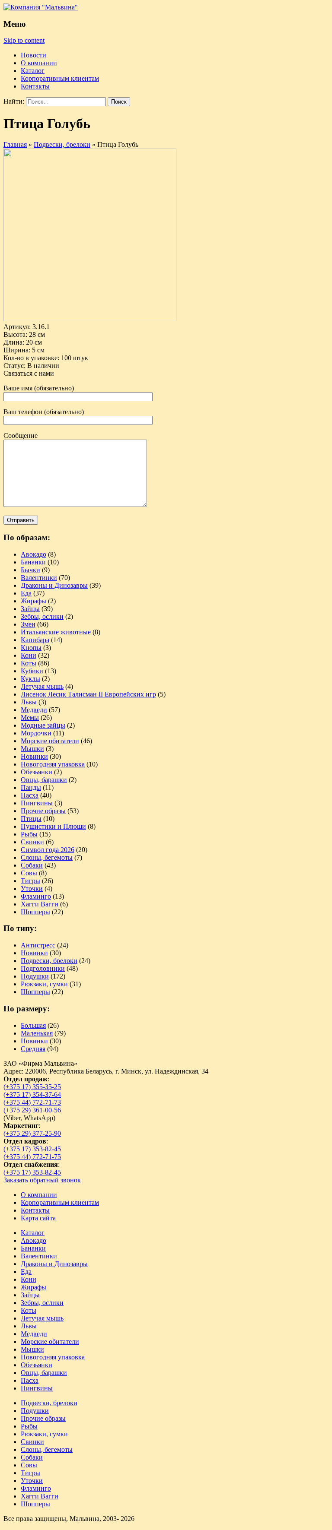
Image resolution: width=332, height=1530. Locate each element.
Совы (29, 873)
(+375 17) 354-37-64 (32, 1094)
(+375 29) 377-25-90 (32, 1133)
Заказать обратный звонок (42, 1180)
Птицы (31, 818)
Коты (28, 663)
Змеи (28, 624)
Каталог (33, 70)
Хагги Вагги (39, 904)
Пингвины (37, 803)
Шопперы (35, 911)
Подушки (35, 976)
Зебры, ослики (42, 616)
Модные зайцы (43, 725)
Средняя (33, 1048)
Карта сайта (38, 1218)
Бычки (30, 569)
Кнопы (31, 647)
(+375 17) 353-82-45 (32, 1149)
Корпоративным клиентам (60, 78)
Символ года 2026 (47, 849)
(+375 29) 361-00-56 (32, 1110)
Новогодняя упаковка (53, 764)
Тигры (30, 880)
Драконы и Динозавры (54, 585)
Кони (28, 655)
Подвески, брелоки (49, 960)
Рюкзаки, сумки (44, 984)
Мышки (32, 748)
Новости (33, 55)
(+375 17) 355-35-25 (32, 1086)
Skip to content (24, 40)
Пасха (29, 795)
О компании (39, 63)
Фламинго (36, 896)
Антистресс (38, 945)
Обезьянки (36, 772)
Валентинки (39, 577)
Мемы (30, 717)
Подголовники (43, 968)
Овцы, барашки (44, 779)
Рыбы (29, 834)
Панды (31, 787)
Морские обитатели (50, 740)
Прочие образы (43, 810)
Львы (29, 702)
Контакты (35, 86)
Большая (33, 1025)
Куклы (30, 678)
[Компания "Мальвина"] (40, 7)
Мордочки (36, 733)
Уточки (32, 888)
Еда (26, 593)
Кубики (32, 671)
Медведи (34, 709)
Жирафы (33, 601)
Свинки (32, 842)
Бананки (33, 562)
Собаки (32, 865)
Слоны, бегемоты (47, 857)
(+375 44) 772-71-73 (32, 1102)
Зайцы (30, 608)
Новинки (34, 756)
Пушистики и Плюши (53, 826)
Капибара (35, 639)
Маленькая (37, 1033)
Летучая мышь (42, 686)
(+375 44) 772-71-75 (32, 1156)
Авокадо (33, 554)
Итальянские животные (56, 632)
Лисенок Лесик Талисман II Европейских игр (88, 694)
